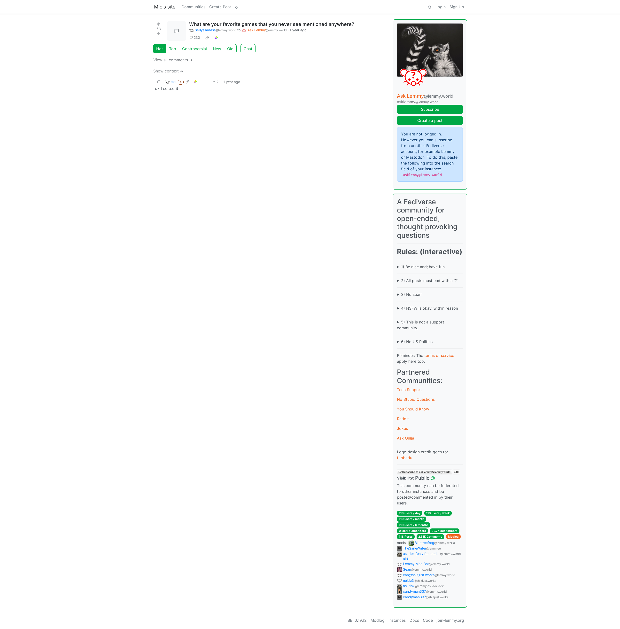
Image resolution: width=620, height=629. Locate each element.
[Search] (430, 7)
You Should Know (413, 409)
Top (172, 48)
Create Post (220, 6)
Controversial (194, 48)
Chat (248, 48)
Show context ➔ (168, 71)
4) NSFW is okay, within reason (429, 308)
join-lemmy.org (450, 620)
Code (428, 620)
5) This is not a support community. (420, 325)
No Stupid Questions (416, 399)
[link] (207, 37)
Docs (414, 620)
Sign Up (457, 6)
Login (440, 6)
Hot (159, 48)
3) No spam (412, 294)
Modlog (453, 536)
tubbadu (404, 457)
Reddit (403, 418)
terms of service (439, 355)
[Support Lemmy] (236, 7)
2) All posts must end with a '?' (429, 280)
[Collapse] (159, 82)
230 (197, 37)
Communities (193, 6)
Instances (397, 620)
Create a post (429, 120)
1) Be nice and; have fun (423, 266)
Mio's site (165, 7)
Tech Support (409, 389)
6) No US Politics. (417, 341)
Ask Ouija (405, 438)
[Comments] (176, 31)
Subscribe (430, 109)
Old (230, 48)
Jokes (402, 428)
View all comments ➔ (172, 59)
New (217, 48)
